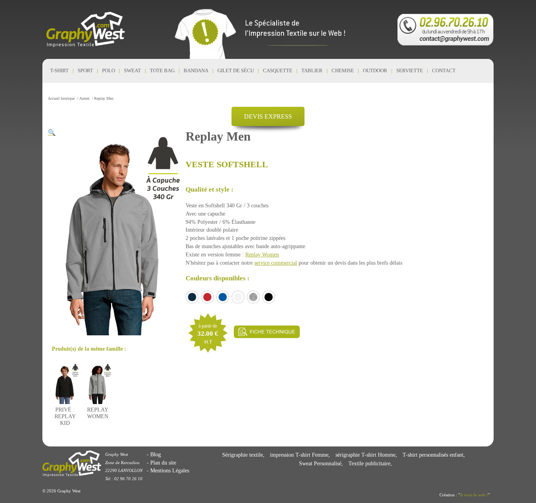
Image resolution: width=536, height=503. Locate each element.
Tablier (312, 70)
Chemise (343, 70)
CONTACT (444, 70)
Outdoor (375, 70)
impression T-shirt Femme (299, 455)
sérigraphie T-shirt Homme (365, 455)
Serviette (409, 70)
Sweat (132, 70)
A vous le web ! (474, 494)
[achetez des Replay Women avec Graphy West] (97, 398)
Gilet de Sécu (235, 70)
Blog (155, 454)
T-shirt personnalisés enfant (433, 455)
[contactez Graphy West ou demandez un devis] (445, 29)
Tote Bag (162, 70)
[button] (52, 132)
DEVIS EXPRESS (268, 116)
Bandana (196, 70)
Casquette (277, 70)
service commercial (275, 263)
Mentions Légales (169, 470)
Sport (85, 70)
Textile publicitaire (369, 463)
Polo (108, 70)
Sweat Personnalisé (320, 463)
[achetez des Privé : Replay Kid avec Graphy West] (65, 398)
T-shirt (59, 70)
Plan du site (163, 462)
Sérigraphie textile (242, 455)
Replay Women (262, 254)
